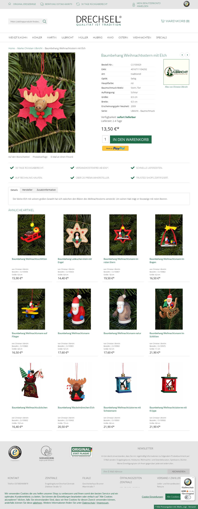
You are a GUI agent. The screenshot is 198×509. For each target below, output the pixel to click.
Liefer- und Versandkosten (168, 483)
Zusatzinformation (46, 189)
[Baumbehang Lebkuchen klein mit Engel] (77, 235)
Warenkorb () (178, 21)
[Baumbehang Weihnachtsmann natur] (123, 309)
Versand (192, 506)
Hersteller (27, 189)
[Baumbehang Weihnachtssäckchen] (31, 383)
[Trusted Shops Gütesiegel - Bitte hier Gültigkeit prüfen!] (186, 3)
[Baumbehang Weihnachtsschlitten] (31, 235)
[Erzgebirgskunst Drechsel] (99, 20)
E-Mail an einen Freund (62, 156)
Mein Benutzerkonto (149, 3)
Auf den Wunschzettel (19, 156)
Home (12, 48)
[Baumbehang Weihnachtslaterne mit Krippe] (169, 383)
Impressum (103, 502)
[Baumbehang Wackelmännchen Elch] (77, 383)
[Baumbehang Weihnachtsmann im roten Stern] (123, 235)
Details (14, 189)
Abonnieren (178, 471)
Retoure (160, 486)
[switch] (188, 497)
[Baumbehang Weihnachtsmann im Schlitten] (169, 309)
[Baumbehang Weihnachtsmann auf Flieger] (31, 309)
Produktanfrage (40, 156)
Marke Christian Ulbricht (29, 48)
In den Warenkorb (131, 139)
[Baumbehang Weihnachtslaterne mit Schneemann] (123, 383)
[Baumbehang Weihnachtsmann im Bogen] (169, 235)
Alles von (176, 87)
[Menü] (193, 478)
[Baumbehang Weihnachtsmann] (77, 309)
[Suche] (44, 21)
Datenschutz (88, 502)
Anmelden (142, 6)
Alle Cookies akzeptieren (179, 496)
